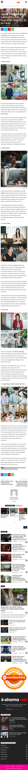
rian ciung (14, 541)
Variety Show (3, 758)
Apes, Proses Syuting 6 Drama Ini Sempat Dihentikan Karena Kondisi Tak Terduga (21, 483)
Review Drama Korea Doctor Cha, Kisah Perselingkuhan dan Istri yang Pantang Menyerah (19, 659)
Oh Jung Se (3, 469)
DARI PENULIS (19, 505)
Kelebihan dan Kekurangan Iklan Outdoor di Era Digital (17, 733)
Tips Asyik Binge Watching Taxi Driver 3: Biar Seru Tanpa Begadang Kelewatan (19, 547)
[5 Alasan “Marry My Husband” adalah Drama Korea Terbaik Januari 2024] (6, 650)
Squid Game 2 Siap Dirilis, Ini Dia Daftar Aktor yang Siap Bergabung (5, 516)
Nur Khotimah (7, 25)
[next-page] (15, 522)
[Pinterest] (9, 29)
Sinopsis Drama (4, 756)
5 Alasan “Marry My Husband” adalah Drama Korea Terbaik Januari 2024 (19, 649)
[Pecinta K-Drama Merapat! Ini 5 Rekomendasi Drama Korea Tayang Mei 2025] (6, 579)
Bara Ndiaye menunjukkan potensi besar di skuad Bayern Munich (17, 727)
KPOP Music (3, 745)
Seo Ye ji (15, 469)
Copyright (13, 766)
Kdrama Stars (4, 752)
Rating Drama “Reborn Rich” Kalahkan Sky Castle (14, 515)
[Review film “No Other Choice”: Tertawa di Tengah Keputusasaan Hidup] (14, 597)
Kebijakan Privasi (19, 766)
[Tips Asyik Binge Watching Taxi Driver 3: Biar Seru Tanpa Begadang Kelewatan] (6, 548)
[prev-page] (13, 522)
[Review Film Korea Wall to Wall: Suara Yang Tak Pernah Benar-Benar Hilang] (4, 622)
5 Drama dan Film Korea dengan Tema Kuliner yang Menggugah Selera (19, 638)
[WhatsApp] (12, 29)
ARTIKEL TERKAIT (10, 505)
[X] (5, 29)
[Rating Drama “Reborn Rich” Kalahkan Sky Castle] (14, 510)
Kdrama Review (4, 754)
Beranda (2, 5)
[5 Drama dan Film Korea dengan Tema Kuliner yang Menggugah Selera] (6, 640)
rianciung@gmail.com (17, 709)
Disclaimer (7, 766)
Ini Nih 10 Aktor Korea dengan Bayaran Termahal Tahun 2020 (7, 482)
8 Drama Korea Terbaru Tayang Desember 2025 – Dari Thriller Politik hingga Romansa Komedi (19, 537)
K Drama (17, 467)
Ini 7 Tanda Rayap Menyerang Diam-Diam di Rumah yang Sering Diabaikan (18, 719)
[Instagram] (13, 501)
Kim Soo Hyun (22, 467)
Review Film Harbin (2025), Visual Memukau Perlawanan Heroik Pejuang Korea (17, 629)
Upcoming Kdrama (5, 747)
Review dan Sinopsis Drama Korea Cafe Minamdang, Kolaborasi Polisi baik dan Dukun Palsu (22, 517)
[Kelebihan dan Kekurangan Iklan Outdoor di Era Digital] (4, 735)
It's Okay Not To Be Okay (9, 467)
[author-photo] (14, 492)
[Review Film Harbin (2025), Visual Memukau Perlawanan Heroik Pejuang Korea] (4, 630)
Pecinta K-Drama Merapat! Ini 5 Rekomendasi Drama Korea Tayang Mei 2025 (19, 578)
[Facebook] (2, 29)
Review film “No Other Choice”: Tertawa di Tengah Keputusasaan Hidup (12, 609)
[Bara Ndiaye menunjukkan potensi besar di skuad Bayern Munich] (4, 727)
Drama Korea (7, 5)
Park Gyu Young (10, 469)
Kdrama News (13, 5)
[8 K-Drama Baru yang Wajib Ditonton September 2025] (6, 558)
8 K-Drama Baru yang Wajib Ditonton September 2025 (18, 556)
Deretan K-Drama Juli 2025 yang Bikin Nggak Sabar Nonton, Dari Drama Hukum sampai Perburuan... (18, 567)
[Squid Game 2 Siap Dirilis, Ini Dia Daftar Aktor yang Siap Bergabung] (5, 511)
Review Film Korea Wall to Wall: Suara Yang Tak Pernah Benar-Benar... (17, 622)
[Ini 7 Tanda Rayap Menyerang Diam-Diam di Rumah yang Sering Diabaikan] (4, 720)
